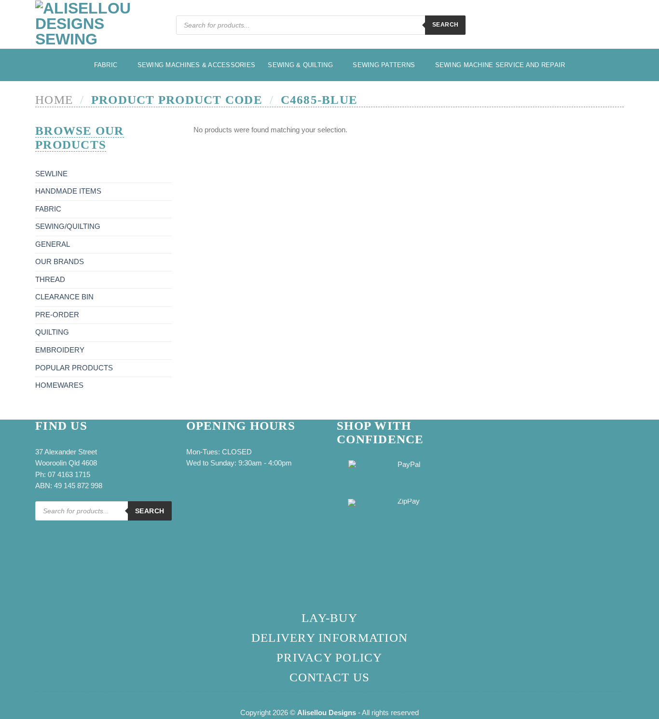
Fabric (106, 65)
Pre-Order (57, 315)
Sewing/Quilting (67, 226)
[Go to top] (640, 706)
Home (54, 99)
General (52, 244)
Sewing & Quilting (300, 65)
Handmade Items (68, 191)
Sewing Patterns (384, 65)
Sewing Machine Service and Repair (500, 65)
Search (445, 24)
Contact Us (329, 677)
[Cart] (619, 26)
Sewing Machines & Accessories (196, 65)
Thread (50, 279)
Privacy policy (329, 657)
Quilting (52, 332)
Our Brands (59, 262)
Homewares (59, 385)
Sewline (51, 174)
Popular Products (74, 368)
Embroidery (59, 350)
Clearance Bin (64, 297)
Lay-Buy (329, 617)
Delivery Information (329, 637)
